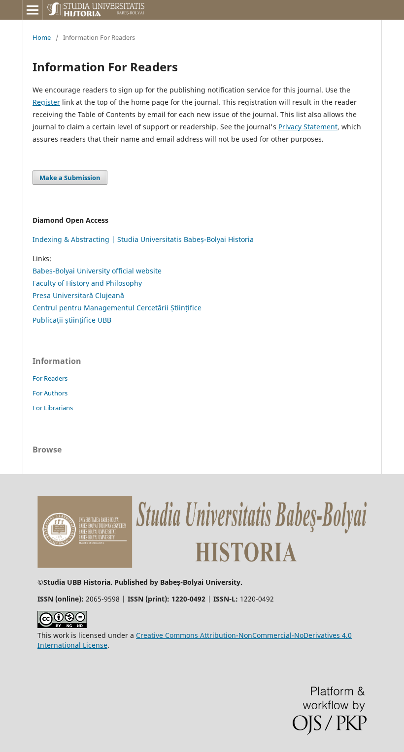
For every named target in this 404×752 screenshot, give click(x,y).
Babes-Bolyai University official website (97, 270)
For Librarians (53, 407)
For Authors (50, 393)
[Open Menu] (32, 10)
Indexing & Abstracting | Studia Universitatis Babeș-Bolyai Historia (143, 239)
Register (46, 102)
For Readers (50, 378)
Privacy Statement (307, 126)
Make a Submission (70, 177)
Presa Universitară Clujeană (78, 295)
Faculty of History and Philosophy (87, 283)
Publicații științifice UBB (72, 320)
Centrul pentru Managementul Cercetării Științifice (117, 307)
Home (42, 37)
